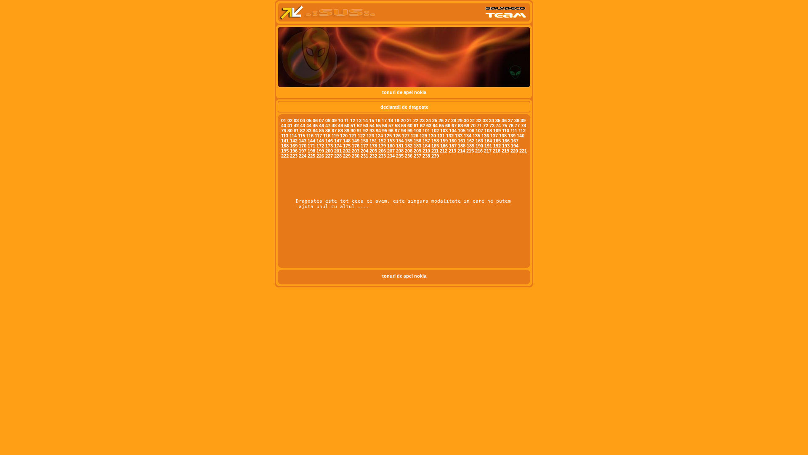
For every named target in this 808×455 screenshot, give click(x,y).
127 (405, 135)
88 (340, 130)
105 (461, 130)
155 (408, 140)
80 (289, 130)
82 (302, 130)
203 (355, 150)
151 (373, 140)
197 (302, 150)
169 (294, 145)
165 (497, 140)
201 (338, 150)
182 (408, 145)
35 (497, 120)
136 (485, 135)
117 (318, 135)
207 (391, 150)
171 (311, 145)
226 (320, 155)
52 (359, 125)
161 (461, 140)
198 (311, 150)
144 (311, 140)
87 (334, 130)
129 (423, 135)
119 (335, 135)
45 (315, 125)
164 (488, 140)
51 (353, 125)
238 (426, 155)
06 (315, 120)
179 (382, 145)
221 (523, 150)
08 (327, 120)
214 (461, 150)
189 (470, 145)
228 (338, 155)
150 (364, 140)
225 (311, 155)
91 (359, 130)
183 (417, 145)
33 (485, 120)
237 (417, 155)
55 (378, 125)
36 (504, 120)
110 (505, 130)
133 (458, 135)
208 (400, 150)
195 (285, 150)
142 (294, 140)
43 (302, 125)
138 (503, 135)
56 (384, 125)
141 (285, 140)
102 (435, 130)
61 (416, 125)
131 (441, 135)
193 (506, 145)
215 (470, 150)
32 (478, 120)
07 (321, 120)
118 (326, 135)
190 (479, 145)
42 (296, 125)
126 (397, 135)
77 (517, 125)
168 (285, 145)
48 (334, 125)
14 (365, 120)
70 (473, 125)
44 (308, 125)
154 (400, 140)
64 (435, 125)
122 (361, 135)
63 (428, 125)
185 (435, 145)
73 (491, 125)
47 (327, 125)
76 (510, 125)
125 (388, 135)
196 (294, 150)
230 (355, 155)
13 (358, 120)
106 (470, 130)
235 (400, 155)
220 (514, 150)
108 (488, 130)
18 (390, 120)
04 (302, 120)
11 (346, 120)
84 (315, 130)
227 (329, 155)
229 (347, 155)
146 (329, 140)
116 (310, 135)
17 (384, 120)
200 (329, 150)
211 (435, 150)
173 (329, 145)
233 (382, 155)
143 (302, 140)
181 (400, 145)
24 (428, 120)
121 (352, 135)
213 (452, 150)
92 (365, 130)
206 (382, 150)
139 (512, 135)
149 (355, 140)
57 (390, 125)
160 (453, 140)
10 (340, 120)
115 (301, 135)
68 (460, 125)
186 (444, 145)
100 (417, 130)
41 (289, 125)
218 (496, 150)
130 (432, 135)
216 (479, 150)
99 (409, 130)
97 (397, 130)
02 (289, 120)
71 (479, 125)
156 (417, 140)
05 (308, 120)
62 (422, 125)
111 (513, 130)
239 (435, 155)
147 (338, 140)
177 (364, 145)
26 (441, 120)
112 (522, 130)
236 (408, 155)
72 (485, 125)
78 (523, 125)
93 (372, 130)
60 (409, 125)
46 (321, 125)
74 (498, 125)
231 (364, 155)
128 (414, 135)
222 (285, 155)
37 (510, 120)
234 (391, 155)
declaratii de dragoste (404, 107)
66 (447, 125)
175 (347, 145)
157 (426, 140)
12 (352, 120)
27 (447, 120)
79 (283, 130)
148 (347, 140)
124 (379, 135)
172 (320, 145)
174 (338, 145)
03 (296, 120)
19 (396, 120)
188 (461, 145)
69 (466, 125)
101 (426, 130)
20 (403, 120)
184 (426, 145)
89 (346, 130)
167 (514, 140)
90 (353, 130)
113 (284, 135)
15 (371, 120)
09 (334, 120)
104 (453, 130)
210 (426, 150)
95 (384, 130)
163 (479, 140)
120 (344, 135)
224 (302, 155)
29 (459, 120)
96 (390, 130)
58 (397, 125)
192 (497, 145)
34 (491, 120)
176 (355, 145)
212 (443, 150)
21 (409, 120)
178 (373, 145)
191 (488, 145)
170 (302, 145)
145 (320, 140)
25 (434, 120)
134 (467, 135)
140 (520, 135)
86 (327, 130)
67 (454, 125)
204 (364, 150)
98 (403, 130)
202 (347, 150)
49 (340, 125)
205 (373, 150)
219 (505, 150)
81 (296, 130)
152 (382, 140)
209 (417, 150)
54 (372, 125)
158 (435, 140)
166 (506, 140)
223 (294, 155)
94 (378, 130)
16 (377, 120)
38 (517, 120)
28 (453, 120)
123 (370, 135)
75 (504, 125)
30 (466, 120)
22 (415, 120)
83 (308, 130)
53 (365, 125)
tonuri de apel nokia (404, 92)
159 (444, 140)
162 (470, 140)
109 (497, 130)
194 (514, 145)
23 (422, 120)
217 (488, 150)
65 (441, 125)
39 (523, 120)
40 (283, 125)
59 (403, 125)
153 (391, 140)
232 (373, 155)
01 (283, 120)
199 (320, 150)
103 (444, 130)
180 (391, 145)
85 (321, 130)
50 (346, 125)
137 (494, 135)
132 (450, 135)
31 (472, 120)
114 (293, 135)
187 (453, 145)
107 (479, 130)
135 (476, 135)
